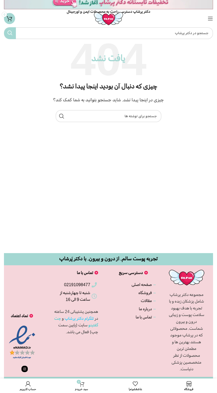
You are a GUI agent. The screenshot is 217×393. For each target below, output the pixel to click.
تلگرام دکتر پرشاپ (79, 318)
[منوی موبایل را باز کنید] (210, 18)
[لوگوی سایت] (108, 17)
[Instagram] (24, 369)
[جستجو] (10, 33)
